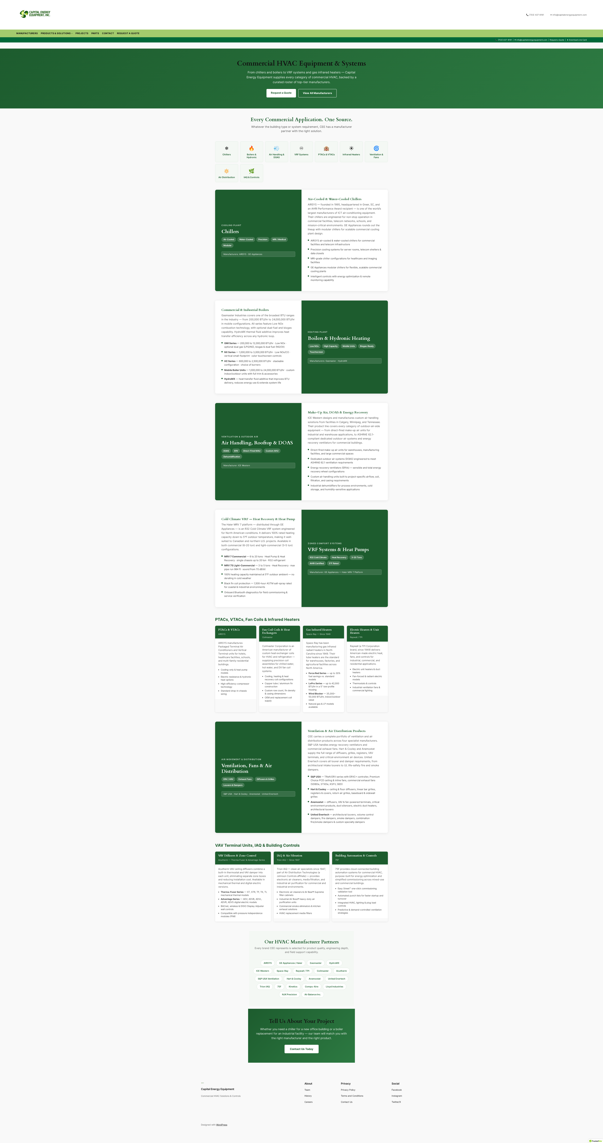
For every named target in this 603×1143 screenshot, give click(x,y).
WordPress (221, 1124)
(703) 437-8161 (505, 40)
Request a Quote (557, 40)
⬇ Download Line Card (577, 40)
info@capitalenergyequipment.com (531, 40)
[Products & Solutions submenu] (72, 33)
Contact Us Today (301, 1049)
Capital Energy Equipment (217, 1089)
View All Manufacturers (317, 93)
